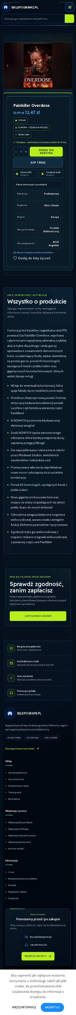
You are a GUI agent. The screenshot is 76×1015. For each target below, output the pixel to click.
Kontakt (12, 885)
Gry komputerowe (17, 772)
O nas (11, 872)
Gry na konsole (16, 779)
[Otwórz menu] (69, 7)
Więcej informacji (24, 1007)
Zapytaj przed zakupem (38, 616)
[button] (7, 66)
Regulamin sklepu (17, 891)
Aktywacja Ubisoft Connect (22, 835)
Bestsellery (14, 799)
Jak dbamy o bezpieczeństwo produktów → (34, 252)
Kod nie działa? (16, 848)
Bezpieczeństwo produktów (22, 878)
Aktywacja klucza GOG (19, 842)
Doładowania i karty (18, 785)
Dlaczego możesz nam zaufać (19, 748)
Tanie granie (14, 792)
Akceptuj (52, 1007)
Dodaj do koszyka (46, 151)
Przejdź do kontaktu (35, 956)
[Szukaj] (69, 18)
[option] (29, 85)
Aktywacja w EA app (18, 829)
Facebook (13, 898)
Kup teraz (38, 162)
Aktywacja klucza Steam (20, 822)
